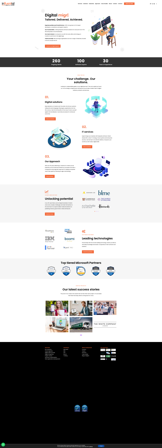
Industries (91, 3)
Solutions (85, 3)
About (110, 3)
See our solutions (50, 119)
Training (65, 355)
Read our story (49, 214)
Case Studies (104, 3)
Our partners (104, 347)
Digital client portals (50, 352)
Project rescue (48, 355)
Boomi (65, 354)
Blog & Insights (85, 355)
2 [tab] (96, 211)
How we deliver (49, 176)
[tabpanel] (96, 199)
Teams (83, 351)
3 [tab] (98, 211)
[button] (3, 444)
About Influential (87, 347)
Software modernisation (51, 357)
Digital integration (49, 354)
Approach (97, 3)
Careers (115, 3)
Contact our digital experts (52, 46)
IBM (64, 351)
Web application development (52, 359)
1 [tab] (95, 211)
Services (80, 3)
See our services (87, 146)
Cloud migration (49, 351)
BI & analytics (48, 349)
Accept (101, 446)
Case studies (85, 354)
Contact (120, 3)
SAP (64, 352)
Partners (84, 352)
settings (91, 446)
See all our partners (87, 251)
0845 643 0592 (129, 3)
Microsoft (65, 349)
